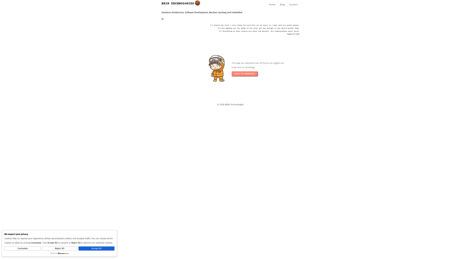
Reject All (59, 248)
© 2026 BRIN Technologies (230, 104)
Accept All (97, 248)
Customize (22, 248)
